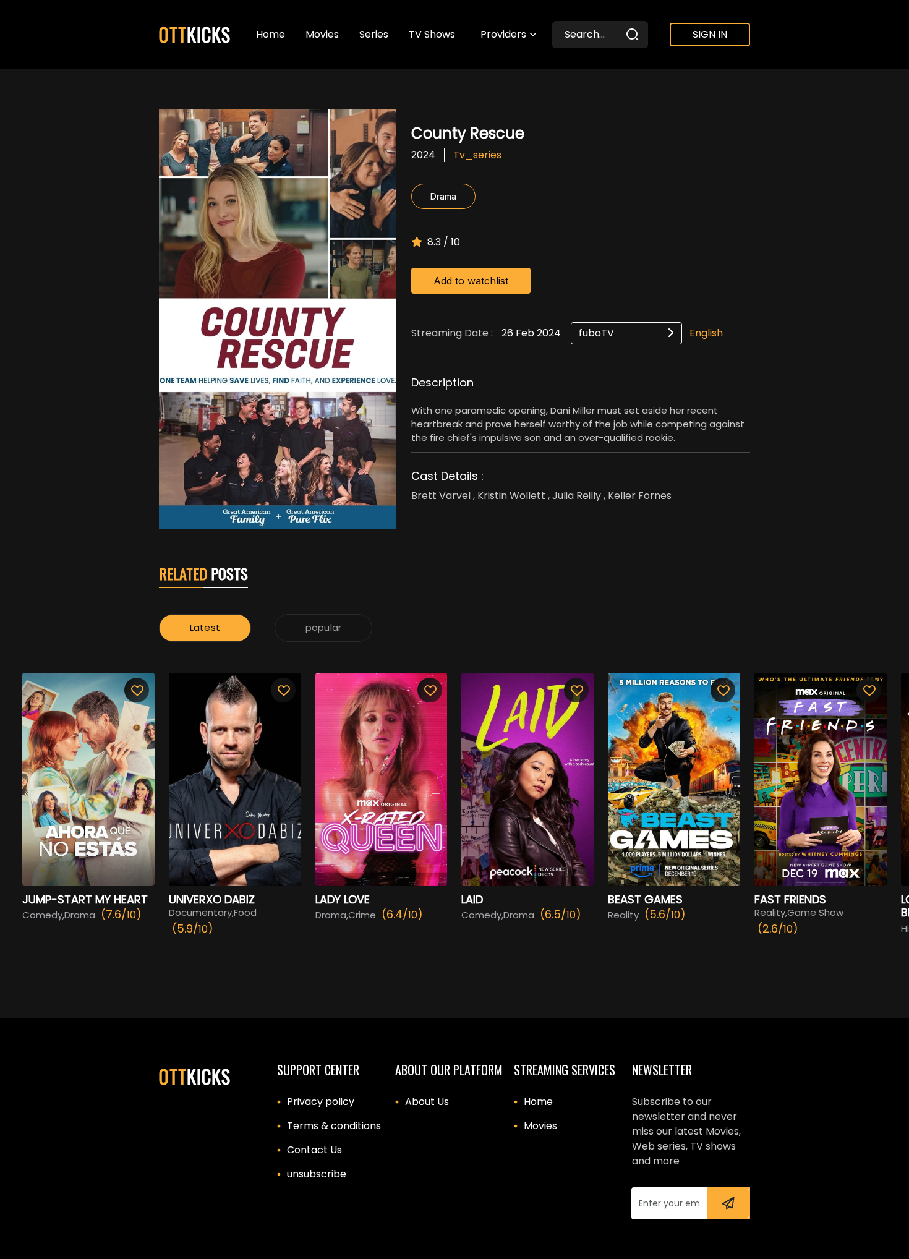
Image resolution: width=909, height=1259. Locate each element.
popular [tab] (323, 627)
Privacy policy (320, 1102)
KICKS (195, 34)
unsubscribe (316, 1174)
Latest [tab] (205, 627)
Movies (540, 1126)
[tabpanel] (454, 812)
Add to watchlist (470, 281)
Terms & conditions (334, 1126)
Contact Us (314, 1150)
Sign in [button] (710, 34)
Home (538, 1102)
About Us (427, 1102)
